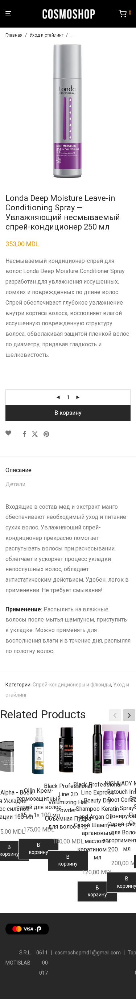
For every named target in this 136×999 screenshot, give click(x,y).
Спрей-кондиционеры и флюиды (72, 685)
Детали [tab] (15, 484)
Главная (13, 35)
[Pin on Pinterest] (47, 434)
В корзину (68, 412)
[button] (129, 715)
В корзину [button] (38, 848)
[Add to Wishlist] (11, 433)
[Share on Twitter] (35, 434)
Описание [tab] (18, 470)
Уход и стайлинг (46, 35)
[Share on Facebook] (24, 434)
